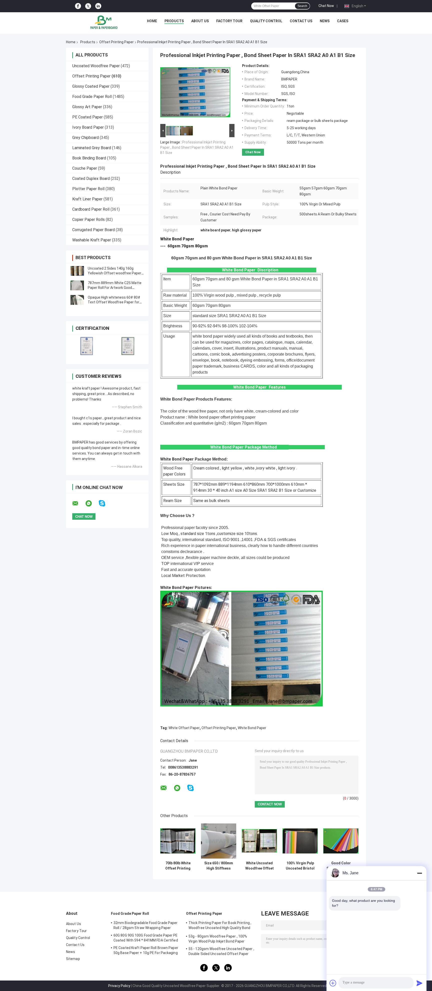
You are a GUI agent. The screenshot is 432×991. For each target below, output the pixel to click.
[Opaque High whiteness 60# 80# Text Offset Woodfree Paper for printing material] (77, 300)
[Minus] (419, 873)
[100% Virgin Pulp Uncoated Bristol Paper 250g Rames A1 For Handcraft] (300, 841)
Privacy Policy (119, 986)
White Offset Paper (184, 728)
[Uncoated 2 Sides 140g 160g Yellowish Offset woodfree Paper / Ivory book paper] (77, 271)
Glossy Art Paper (87, 106)
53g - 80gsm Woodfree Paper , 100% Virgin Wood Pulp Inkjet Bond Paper (217, 938)
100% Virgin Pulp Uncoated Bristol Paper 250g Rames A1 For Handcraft (300, 866)
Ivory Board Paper (88, 127)
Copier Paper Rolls (88, 219)
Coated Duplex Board (91, 178)
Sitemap (73, 959)
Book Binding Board (89, 158)
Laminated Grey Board (91, 147)
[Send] (420, 983)
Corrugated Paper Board (93, 229)
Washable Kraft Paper (91, 240)
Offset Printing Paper (116, 42)
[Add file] (333, 983)
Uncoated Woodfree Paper (96, 65)
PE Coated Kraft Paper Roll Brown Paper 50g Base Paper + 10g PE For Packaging (146, 950)
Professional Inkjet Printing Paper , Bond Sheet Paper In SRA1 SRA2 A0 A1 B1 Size (197, 147)
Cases (342, 21)
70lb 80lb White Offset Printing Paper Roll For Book (177, 866)
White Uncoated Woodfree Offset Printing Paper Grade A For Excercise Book (259, 866)
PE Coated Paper (87, 117)
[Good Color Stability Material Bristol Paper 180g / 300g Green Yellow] (340, 841)
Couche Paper (84, 168)
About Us (200, 21)
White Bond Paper (252, 728)
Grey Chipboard (85, 137)
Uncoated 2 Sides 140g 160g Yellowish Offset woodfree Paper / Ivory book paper (116, 273)
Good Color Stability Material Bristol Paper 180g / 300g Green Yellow (341, 866)
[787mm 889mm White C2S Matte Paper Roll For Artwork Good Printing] (77, 285)
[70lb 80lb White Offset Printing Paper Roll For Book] (178, 841)
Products (174, 21)
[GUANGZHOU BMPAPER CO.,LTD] (103, 22)
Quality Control (266, 21)
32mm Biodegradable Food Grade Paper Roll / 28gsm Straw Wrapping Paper (146, 925)
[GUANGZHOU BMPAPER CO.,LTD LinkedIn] (98, 6)
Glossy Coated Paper (91, 86)
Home (152, 21)
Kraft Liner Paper (87, 199)
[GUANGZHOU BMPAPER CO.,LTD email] (78, 503)
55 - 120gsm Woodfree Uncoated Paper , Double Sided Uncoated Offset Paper (221, 951)
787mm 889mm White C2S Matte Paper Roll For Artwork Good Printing (115, 287)
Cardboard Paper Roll (91, 209)
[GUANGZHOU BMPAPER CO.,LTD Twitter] (88, 6)
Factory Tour (229, 21)
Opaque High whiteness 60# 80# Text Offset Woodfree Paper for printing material (114, 302)
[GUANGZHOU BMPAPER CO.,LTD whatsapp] (92, 503)
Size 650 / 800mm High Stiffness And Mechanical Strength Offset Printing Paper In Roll (218, 866)
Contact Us (301, 21)
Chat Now (326, 6)
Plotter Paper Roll (88, 188)
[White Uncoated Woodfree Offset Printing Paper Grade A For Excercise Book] (259, 841)
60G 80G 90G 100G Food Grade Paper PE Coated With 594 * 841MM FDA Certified (146, 937)
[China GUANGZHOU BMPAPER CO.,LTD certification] (86, 346)
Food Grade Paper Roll (92, 96)
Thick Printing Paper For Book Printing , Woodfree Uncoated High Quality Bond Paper (219, 926)
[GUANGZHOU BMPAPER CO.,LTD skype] (105, 503)
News (325, 21)
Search (302, 6)
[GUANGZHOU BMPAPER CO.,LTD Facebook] (78, 6)
